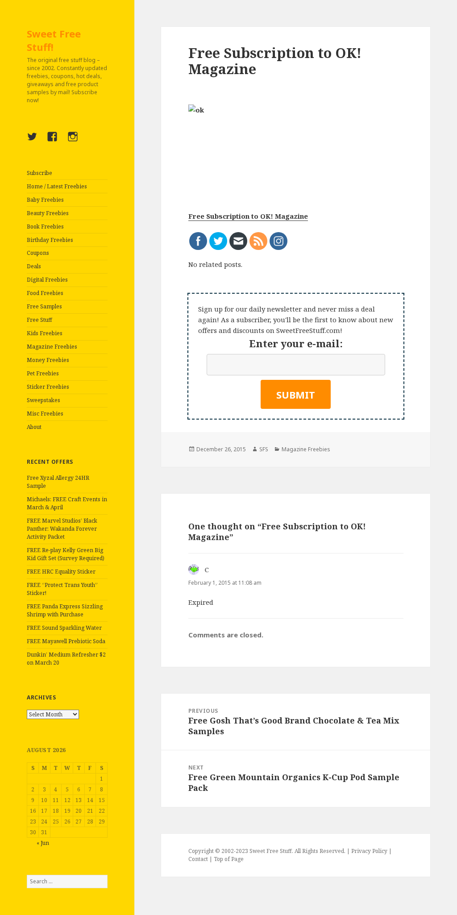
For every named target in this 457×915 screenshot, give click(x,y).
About (34, 427)
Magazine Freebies (52, 346)
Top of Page (229, 859)
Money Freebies (48, 360)
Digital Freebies (47, 279)
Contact (198, 859)
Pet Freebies (43, 373)
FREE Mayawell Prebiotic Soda (66, 641)
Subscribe (39, 173)
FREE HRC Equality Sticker (61, 571)
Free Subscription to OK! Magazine (248, 216)
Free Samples (44, 306)
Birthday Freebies (50, 240)
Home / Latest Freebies (57, 186)
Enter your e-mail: (296, 343)
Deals (34, 266)
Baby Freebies (45, 200)
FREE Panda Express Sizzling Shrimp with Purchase (65, 610)
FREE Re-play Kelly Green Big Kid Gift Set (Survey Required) (65, 554)
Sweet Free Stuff (270, 851)
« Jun (43, 843)
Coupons (38, 253)
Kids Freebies (44, 333)
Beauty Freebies (48, 213)
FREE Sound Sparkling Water (64, 628)
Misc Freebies (45, 413)
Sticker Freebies (48, 387)
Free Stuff (39, 320)
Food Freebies (45, 293)
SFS (263, 449)
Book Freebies (45, 226)
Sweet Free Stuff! (54, 40)
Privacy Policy (369, 851)
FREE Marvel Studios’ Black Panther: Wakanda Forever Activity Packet (62, 529)
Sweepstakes (43, 400)
